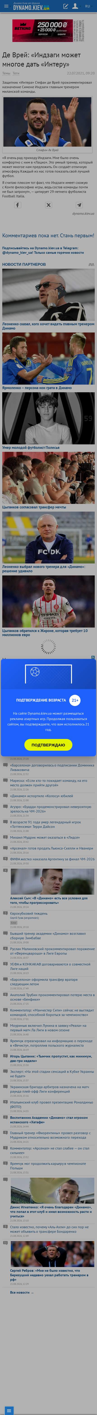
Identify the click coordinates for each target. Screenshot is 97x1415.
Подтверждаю (48, 745)
